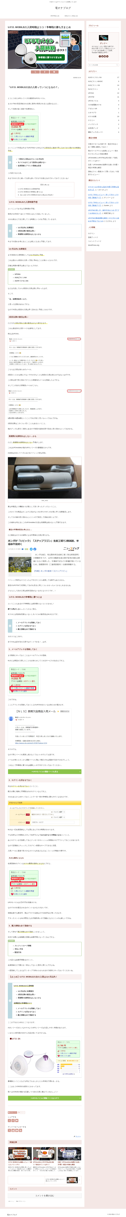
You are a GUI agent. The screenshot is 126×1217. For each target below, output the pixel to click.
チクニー (22, 1112)
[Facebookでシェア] (44, 72)
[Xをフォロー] (9, 1130)
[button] (117, 65)
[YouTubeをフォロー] (13, 1130)
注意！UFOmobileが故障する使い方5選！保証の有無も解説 (103, 166)
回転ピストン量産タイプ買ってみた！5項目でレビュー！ (103, 173)
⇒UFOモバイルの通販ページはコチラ (45, 1098)
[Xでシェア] (35, 72)
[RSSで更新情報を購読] (20, 1130)
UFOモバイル (13, 1112)
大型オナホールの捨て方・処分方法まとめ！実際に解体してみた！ (103, 145)
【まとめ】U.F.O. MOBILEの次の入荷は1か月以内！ (36, 195)
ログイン (91, 233)
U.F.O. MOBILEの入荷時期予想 (29, 189)
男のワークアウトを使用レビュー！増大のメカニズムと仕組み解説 (103, 152)
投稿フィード (93, 237)
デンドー (103, 43)
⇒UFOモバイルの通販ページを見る (44, 772)
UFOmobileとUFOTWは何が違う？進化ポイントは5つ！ (103, 159)
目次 (42, 185)
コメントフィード (94, 241)
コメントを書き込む (44, 1195)
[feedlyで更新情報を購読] (16, 1130)
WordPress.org (93, 245)
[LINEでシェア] (54, 72)
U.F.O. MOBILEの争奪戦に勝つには (31, 192)
